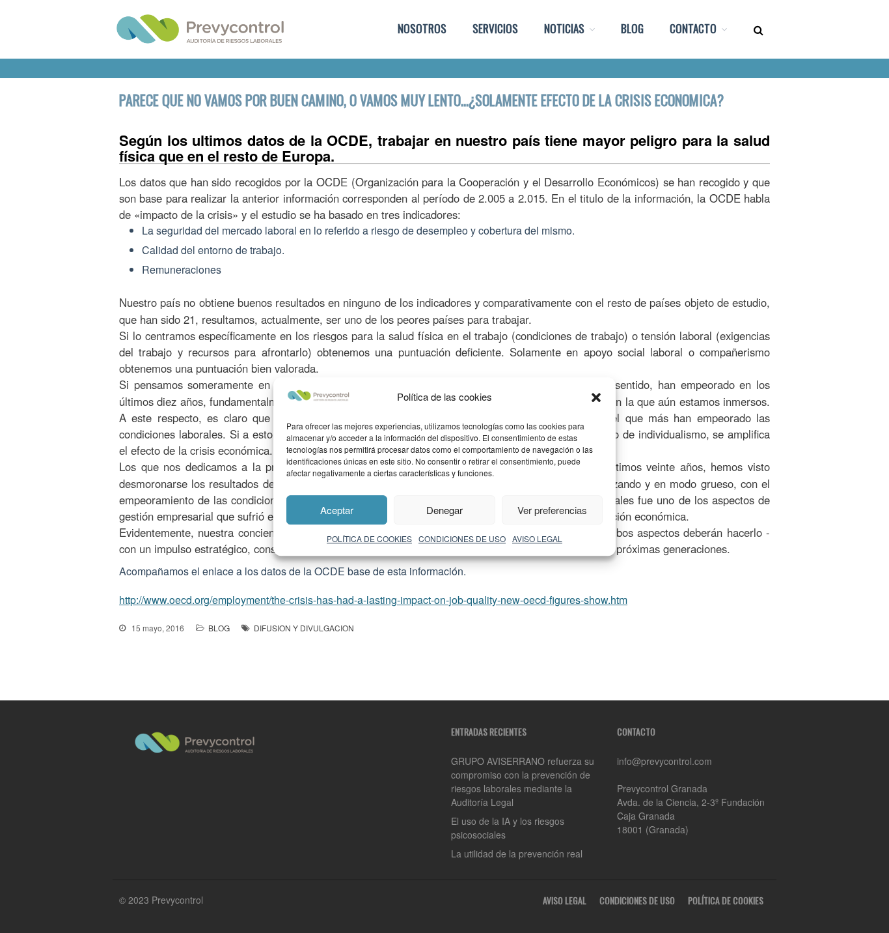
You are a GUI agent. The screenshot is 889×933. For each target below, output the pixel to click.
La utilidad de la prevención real (516, 853)
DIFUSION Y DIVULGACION (304, 627)
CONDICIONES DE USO (462, 538)
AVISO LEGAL (537, 538)
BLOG (632, 28)
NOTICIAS (564, 28)
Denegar (444, 510)
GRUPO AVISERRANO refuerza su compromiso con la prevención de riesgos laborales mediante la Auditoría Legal (522, 781)
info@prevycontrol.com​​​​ (664, 761)
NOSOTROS (422, 28)
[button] (596, 397)
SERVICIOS (495, 28)
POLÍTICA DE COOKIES (369, 538)
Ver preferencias (552, 510)
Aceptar (336, 510)
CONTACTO (693, 28)
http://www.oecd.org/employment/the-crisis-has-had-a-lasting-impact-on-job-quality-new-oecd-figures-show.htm (373, 599)
